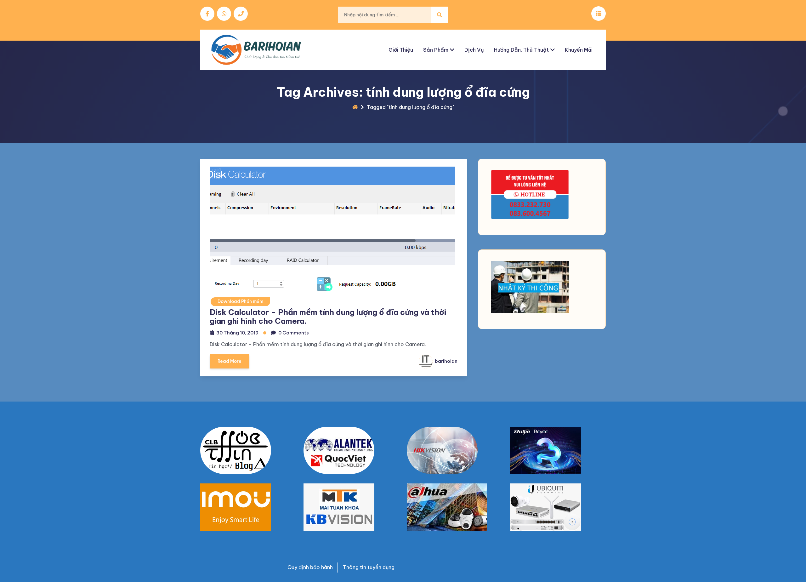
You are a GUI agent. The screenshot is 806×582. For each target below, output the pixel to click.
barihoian (445, 361)
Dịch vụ (474, 50)
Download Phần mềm (240, 301)
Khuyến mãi (579, 50)
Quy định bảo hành (310, 567)
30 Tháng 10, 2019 (237, 333)
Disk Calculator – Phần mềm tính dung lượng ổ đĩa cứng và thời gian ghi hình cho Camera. (328, 316)
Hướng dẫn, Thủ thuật (521, 50)
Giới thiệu (401, 50)
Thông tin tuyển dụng (368, 567)
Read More (229, 361)
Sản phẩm (435, 50)
